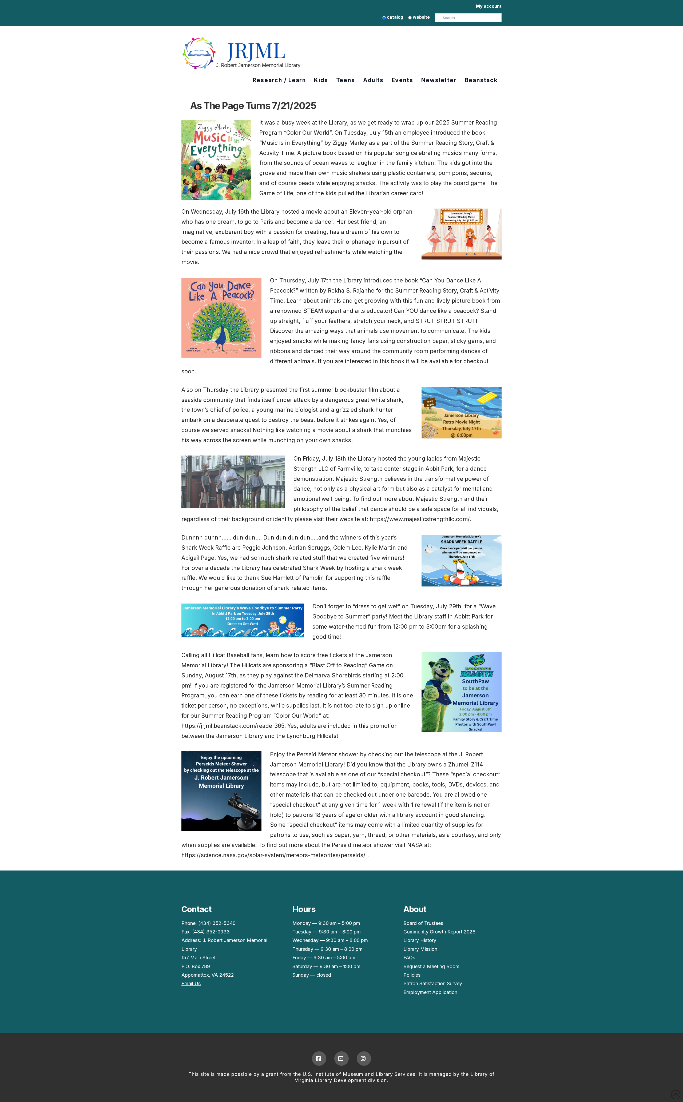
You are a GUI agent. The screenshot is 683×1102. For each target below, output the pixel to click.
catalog (394, 17)
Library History (419, 940)
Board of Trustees (423, 923)
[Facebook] (319, 1058)
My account (489, 6)
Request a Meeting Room (431, 966)
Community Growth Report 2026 (439, 932)
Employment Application (430, 992)
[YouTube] (341, 1058)
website (421, 17)
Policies (411, 975)
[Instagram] (364, 1058)
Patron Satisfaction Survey (432, 983)
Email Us (191, 983)
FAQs (409, 957)
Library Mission (420, 949)
